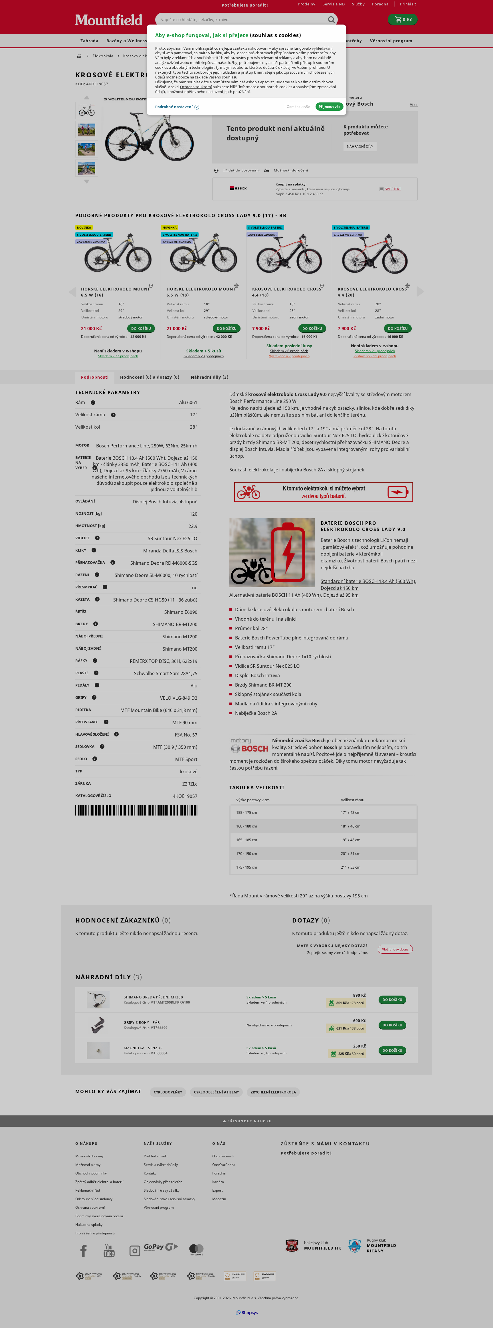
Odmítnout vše (298, 106)
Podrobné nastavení (174, 106)
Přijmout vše (329, 106)
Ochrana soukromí (196, 86)
